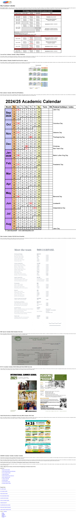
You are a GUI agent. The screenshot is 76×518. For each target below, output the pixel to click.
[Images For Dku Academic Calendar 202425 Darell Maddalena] (38, 77)
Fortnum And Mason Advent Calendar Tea (8, 475)
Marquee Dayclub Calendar (6, 469)
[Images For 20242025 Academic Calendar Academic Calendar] (38, 436)
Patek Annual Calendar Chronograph (5, 507)
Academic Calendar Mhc (5, 478)
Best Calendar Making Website (4, 495)
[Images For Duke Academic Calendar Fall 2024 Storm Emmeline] (38, 166)
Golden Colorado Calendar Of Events (5, 509)
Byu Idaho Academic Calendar (6, 483)
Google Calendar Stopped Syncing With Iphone (8, 471)
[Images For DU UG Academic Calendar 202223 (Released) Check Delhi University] (38, 350)
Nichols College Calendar (4, 493)
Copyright (3, 514)
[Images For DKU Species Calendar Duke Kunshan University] (38, 285)
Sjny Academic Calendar (3, 491)
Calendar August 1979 (3, 502)
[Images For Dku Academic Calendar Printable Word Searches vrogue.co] (38, 58)
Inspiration (5, 511)
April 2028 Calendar (5, 480)
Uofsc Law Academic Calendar (4, 500)
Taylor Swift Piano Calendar (6, 481)
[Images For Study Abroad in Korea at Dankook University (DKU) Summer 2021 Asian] (38, 392)
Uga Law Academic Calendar (6, 472)
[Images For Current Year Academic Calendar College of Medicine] (38, 31)
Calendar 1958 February (5, 474)
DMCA (3, 515)
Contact (3, 513)
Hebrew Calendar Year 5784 (6, 477)
